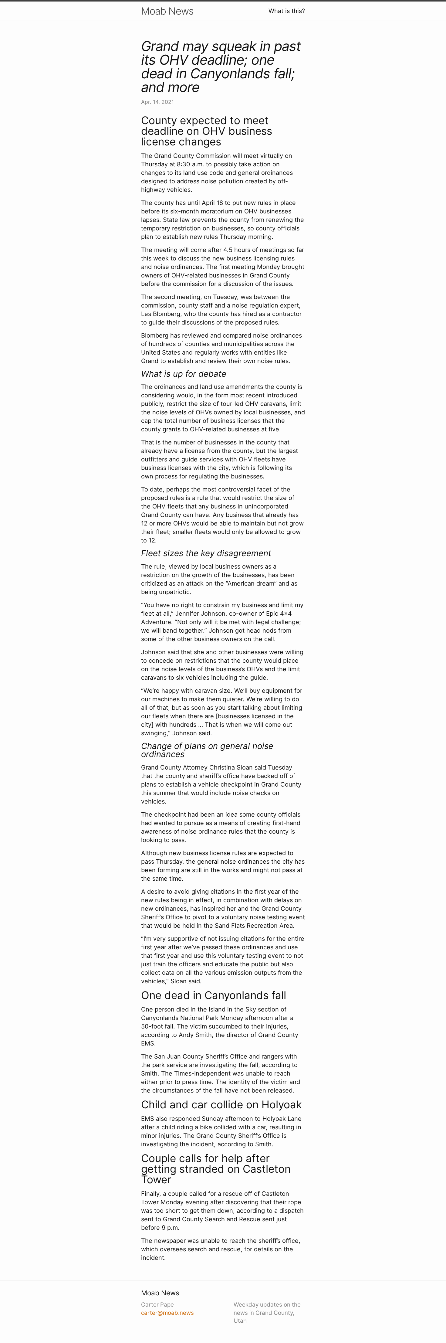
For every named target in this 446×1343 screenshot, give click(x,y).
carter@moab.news (167, 1312)
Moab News (167, 11)
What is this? (287, 11)
